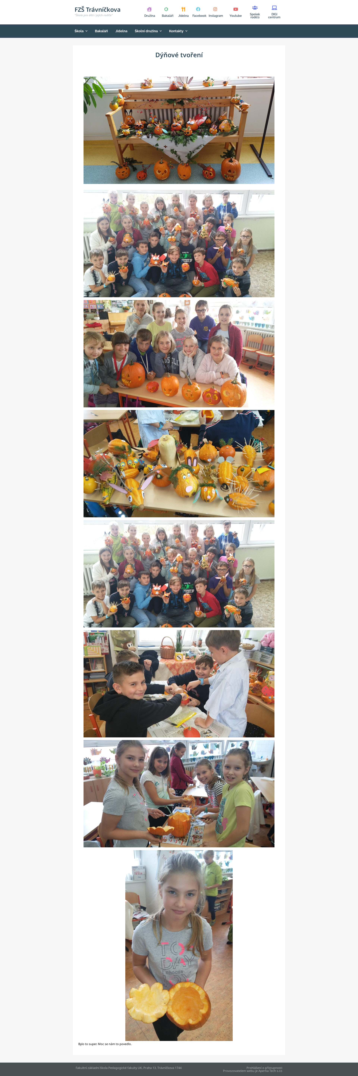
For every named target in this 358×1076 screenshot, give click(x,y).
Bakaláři (167, 16)
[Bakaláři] (166, 9)
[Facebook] (198, 9)
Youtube (236, 16)
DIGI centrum (274, 15)
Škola (79, 31)
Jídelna (183, 16)
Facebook (199, 16)
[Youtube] (235, 9)
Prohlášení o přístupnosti (264, 1068)
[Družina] (149, 9)
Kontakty (176, 31)
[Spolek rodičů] (255, 8)
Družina (149, 16)
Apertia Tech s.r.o (270, 1071)
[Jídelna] (183, 9)
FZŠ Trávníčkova (98, 11)
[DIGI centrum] (274, 8)
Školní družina (146, 31)
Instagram (216, 16)
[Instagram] (215, 9)
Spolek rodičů (255, 15)
